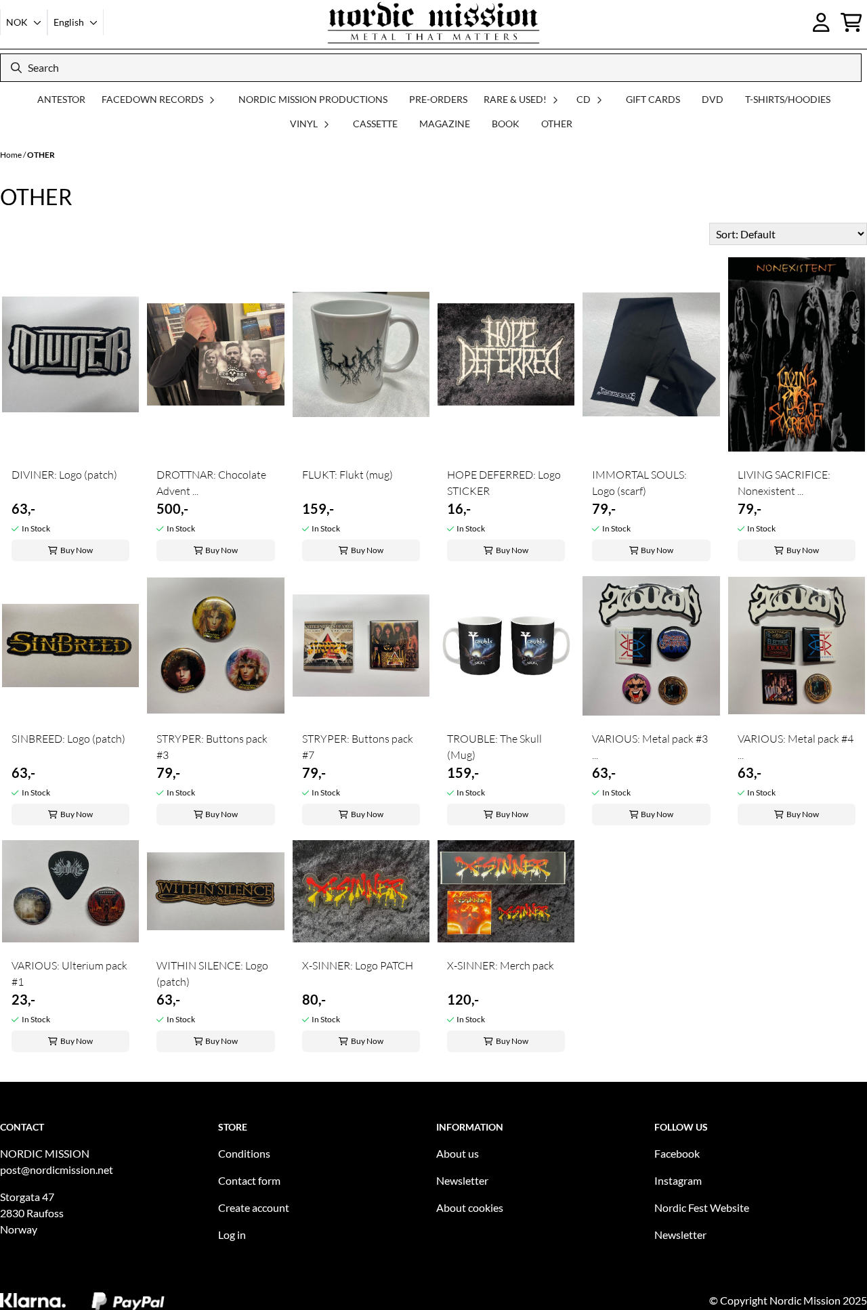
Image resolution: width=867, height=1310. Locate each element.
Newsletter (462, 1180)
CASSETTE (375, 123)
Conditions (244, 1153)
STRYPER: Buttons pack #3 (212, 747)
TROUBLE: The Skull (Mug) (494, 747)
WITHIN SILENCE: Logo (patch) (212, 973)
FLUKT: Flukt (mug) (347, 474)
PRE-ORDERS (438, 99)
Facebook (677, 1153)
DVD (712, 99)
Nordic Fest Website (701, 1207)
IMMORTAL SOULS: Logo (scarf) (639, 483)
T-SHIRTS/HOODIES (787, 99)
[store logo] (433, 22)
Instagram (678, 1180)
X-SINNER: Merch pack (500, 965)
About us (457, 1153)
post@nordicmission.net (56, 1169)
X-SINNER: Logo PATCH (357, 965)
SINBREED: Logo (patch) (68, 738)
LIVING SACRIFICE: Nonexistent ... (784, 483)
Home (11, 155)
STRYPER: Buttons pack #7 (357, 747)
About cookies (469, 1207)
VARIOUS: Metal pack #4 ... (795, 747)
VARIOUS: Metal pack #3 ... (650, 747)
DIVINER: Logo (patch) (64, 474)
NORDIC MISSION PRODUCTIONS (312, 99)
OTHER (556, 123)
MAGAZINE (444, 123)
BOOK (506, 123)
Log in (232, 1234)
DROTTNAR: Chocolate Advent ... (211, 483)
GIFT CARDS (653, 99)
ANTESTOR (61, 99)
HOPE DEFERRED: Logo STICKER (504, 483)
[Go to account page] (821, 22)
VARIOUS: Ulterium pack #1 (69, 973)
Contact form (249, 1180)
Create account (253, 1207)
